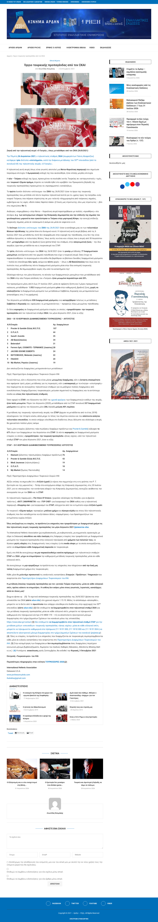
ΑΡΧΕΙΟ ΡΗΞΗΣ (34, 48)
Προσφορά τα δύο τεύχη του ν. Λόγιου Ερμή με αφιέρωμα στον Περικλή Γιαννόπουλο (138, 123)
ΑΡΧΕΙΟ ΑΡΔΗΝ (15, 48)
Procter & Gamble (80, 429)
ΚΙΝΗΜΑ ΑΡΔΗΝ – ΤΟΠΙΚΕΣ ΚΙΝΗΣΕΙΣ (56, 2)
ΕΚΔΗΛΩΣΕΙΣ (105, 48)
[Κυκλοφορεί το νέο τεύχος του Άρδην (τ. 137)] (116, 141)
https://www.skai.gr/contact (19, 622)
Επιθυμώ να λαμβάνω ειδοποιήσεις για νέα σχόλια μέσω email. (35, 872)
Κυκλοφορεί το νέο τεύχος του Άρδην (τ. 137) (139, 139)
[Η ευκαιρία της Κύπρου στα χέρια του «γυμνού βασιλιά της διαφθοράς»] (14, 695)
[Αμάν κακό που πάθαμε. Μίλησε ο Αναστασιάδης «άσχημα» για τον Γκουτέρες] (61, 696)
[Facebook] (145, 2)
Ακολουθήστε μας (117, 163)
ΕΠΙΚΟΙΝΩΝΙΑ (75, 2)
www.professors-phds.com (18, 675)
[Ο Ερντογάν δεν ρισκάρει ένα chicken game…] (55, 769)
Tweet (10, 733)
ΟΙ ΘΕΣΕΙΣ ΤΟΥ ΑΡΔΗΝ (14, 2)
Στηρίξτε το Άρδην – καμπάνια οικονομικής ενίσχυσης (137, 72)
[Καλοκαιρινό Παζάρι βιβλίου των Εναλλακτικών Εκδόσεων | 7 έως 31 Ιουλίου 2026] (116, 104)
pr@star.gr (95, 633)
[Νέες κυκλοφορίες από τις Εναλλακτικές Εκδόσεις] (116, 89)
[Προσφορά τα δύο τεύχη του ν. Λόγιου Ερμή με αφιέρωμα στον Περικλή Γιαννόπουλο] (116, 123)
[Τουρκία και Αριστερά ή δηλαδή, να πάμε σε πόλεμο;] (88, 769)
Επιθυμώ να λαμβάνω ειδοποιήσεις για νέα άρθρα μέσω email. (35, 879)
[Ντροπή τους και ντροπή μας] (61, 708)
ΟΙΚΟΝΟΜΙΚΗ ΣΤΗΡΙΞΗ (89, 2)
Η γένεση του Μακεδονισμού (34, 707)
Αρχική (9, 56)
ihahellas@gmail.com (16, 678)
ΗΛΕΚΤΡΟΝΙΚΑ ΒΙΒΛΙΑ (76, 48)
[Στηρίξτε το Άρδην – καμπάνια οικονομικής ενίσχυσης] (116, 73)
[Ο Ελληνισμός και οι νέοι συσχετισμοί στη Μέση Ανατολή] (22, 769)
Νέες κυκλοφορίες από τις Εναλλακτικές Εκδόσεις (139, 86)
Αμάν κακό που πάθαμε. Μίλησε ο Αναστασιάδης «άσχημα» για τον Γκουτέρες (83, 695)
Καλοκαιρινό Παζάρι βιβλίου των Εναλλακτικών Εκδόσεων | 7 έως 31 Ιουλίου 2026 (139, 104)
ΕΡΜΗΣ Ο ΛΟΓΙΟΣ (53, 48)
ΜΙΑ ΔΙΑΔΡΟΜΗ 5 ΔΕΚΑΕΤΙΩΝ (32, 2)
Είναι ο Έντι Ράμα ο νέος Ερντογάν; (83, 717)
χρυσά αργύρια (58, 400)
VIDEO (92, 48)
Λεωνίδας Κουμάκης (47, 69)
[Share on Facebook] (52, 744)
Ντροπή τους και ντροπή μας (81, 707)
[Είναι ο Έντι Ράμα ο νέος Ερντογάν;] (61, 718)
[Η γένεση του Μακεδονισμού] (14, 708)
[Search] (150, 47)
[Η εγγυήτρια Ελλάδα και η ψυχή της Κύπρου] (14, 718)
